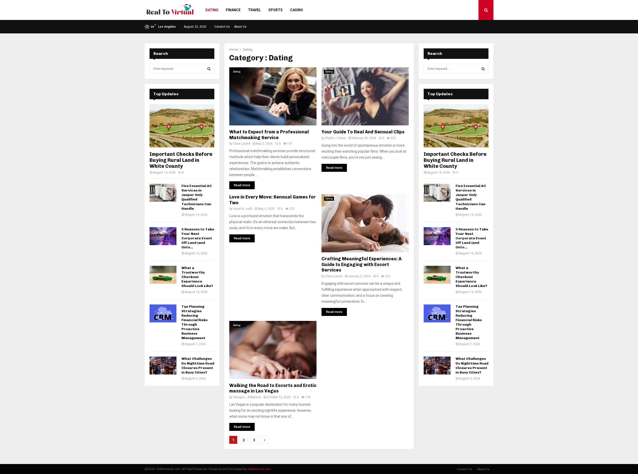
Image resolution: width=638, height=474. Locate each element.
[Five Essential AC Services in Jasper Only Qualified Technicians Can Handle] (163, 193)
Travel (254, 10)
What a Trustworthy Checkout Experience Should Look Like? (197, 277)
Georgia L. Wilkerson (247, 397)
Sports (275, 10)
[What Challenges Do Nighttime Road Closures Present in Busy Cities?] (163, 366)
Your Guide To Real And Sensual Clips (362, 132)
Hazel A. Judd (242, 208)
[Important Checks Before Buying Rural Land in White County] (182, 125)
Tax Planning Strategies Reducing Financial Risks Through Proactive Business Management (194, 322)
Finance (233, 10)
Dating (211, 10)
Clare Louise (241, 143)
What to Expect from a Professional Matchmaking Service (269, 134)
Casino (296, 10)
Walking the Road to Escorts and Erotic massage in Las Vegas (273, 388)
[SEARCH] (209, 69)
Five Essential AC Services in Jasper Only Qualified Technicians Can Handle (196, 197)
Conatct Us (222, 26)
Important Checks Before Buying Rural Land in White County (181, 160)
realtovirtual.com (259, 469)
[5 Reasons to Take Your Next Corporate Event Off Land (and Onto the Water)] (163, 236)
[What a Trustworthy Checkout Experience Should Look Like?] (163, 275)
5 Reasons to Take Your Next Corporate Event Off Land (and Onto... (197, 238)
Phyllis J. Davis (335, 138)
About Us (240, 26)
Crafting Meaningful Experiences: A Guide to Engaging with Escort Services (361, 264)
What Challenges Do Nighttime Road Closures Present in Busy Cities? (197, 365)
